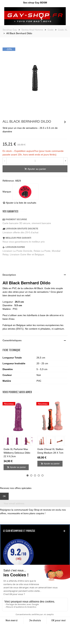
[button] (28, 475)
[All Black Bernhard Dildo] (35, 113)
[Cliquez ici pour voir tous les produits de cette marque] (25, 192)
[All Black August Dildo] (64, 121)
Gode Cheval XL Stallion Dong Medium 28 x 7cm (50, 451)
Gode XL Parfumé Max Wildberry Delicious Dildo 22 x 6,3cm (17, 453)
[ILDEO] (35, 16)
